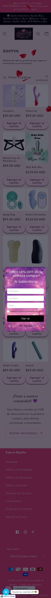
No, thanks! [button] (25, 326)
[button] (43, 270)
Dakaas (12, 596)
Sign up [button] (25, 318)
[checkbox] (8, 311)
